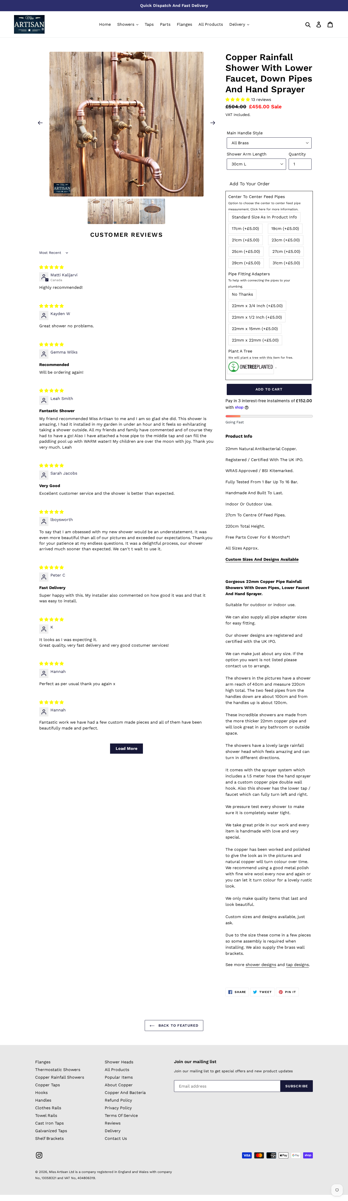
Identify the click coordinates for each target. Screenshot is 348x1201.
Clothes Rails (48, 1107)
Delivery (113, 1130)
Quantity (297, 154)
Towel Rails (46, 1115)
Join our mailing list (195, 1061)
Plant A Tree (260, 354)
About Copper (119, 1084)
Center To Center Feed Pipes (264, 202)
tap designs (297, 964)
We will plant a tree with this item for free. (260, 357)
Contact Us (116, 1138)
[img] (51, 267)
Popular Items (119, 1077)
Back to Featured (177, 1025)
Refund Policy (118, 1100)
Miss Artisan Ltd (61, 1172)
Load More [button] (126, 748)
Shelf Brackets (49, 1138)
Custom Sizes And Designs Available (262, 559)
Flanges (42, 1062)
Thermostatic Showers (57, 1069)
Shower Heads (119, 1062)
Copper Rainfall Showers (59, 1077)
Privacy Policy (118, 1107)
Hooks (41, 1092)
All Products (117, 1069)
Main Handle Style (245, 132)
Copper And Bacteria (125, 1092)
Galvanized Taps (51, 1130)
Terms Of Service (121, 1115)
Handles (43, 1100)
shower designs (261, 964)
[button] (238, 99)
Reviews (113, 1123)
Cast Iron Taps (49, 1123)
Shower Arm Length (246, 154)
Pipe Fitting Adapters (259, 279)
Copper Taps (47, 1084)
